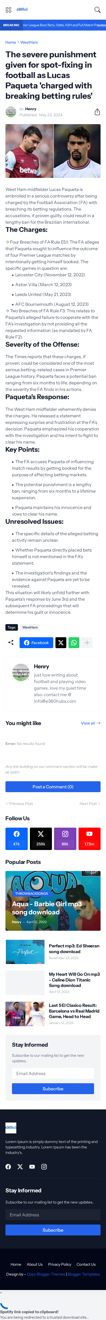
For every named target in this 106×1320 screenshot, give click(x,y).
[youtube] (32, 1166)
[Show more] (87, 642)
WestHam (29, 42)
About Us (35, 1264)
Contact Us (86, 1264)
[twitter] (20, 1166)
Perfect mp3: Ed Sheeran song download (74, 948)
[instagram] (44, 1166)
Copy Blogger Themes (46, 1274)
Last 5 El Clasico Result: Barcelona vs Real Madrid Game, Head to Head (74, 1010)
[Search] (97, 9)
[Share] (95, 111)
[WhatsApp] (73, 642)
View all (88, 723)
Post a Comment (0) (53, 786)
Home (10, 42)
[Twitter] (60, 642)
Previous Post (21, 803)
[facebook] (8, 1166)
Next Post (88, 803)
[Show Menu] (8, 9)
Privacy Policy (59, 1264)
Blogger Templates (84, 1274)
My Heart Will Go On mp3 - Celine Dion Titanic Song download (74, 979)
